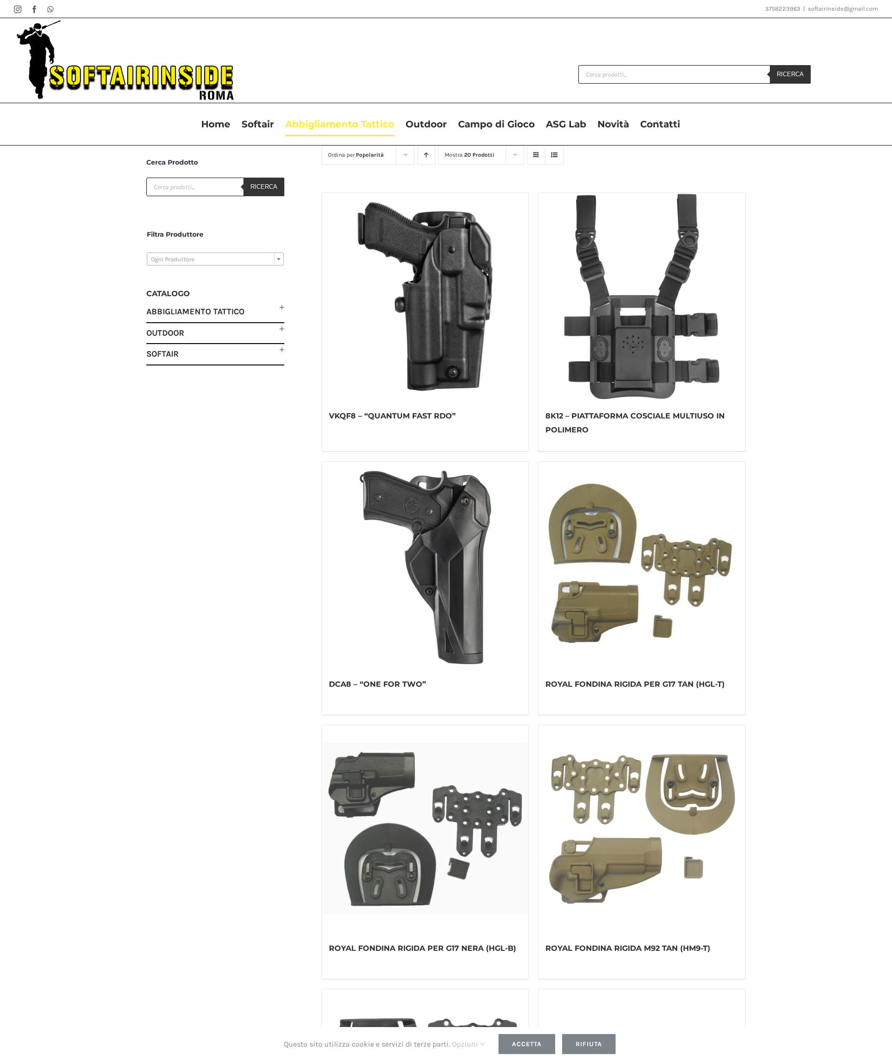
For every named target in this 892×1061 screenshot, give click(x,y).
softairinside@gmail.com (843, 8)
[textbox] (215, 259)
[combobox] (215, 258)
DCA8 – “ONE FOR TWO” (377, 684)
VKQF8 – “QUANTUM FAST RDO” (392, 415)
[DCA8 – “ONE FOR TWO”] (425, 565)
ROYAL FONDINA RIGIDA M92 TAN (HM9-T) (627, 948)
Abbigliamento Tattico (195, 311)
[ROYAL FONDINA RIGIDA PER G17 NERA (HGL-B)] (425, 828)
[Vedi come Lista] (554, 155)
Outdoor (165, 333)
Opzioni (466, 1044)
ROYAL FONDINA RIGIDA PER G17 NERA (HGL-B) (422, 948)
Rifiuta (589, 1044)
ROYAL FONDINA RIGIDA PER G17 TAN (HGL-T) (635, 684)
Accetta (527, 1044)
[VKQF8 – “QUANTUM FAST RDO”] (425, 296)
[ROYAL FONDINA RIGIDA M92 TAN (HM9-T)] (641, 828)
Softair (162, 354)
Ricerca (790, 74)
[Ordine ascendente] (426, 155)
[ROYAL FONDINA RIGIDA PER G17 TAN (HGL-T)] (641, 565)
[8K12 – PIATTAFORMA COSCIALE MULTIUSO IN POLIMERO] (641, 296)
